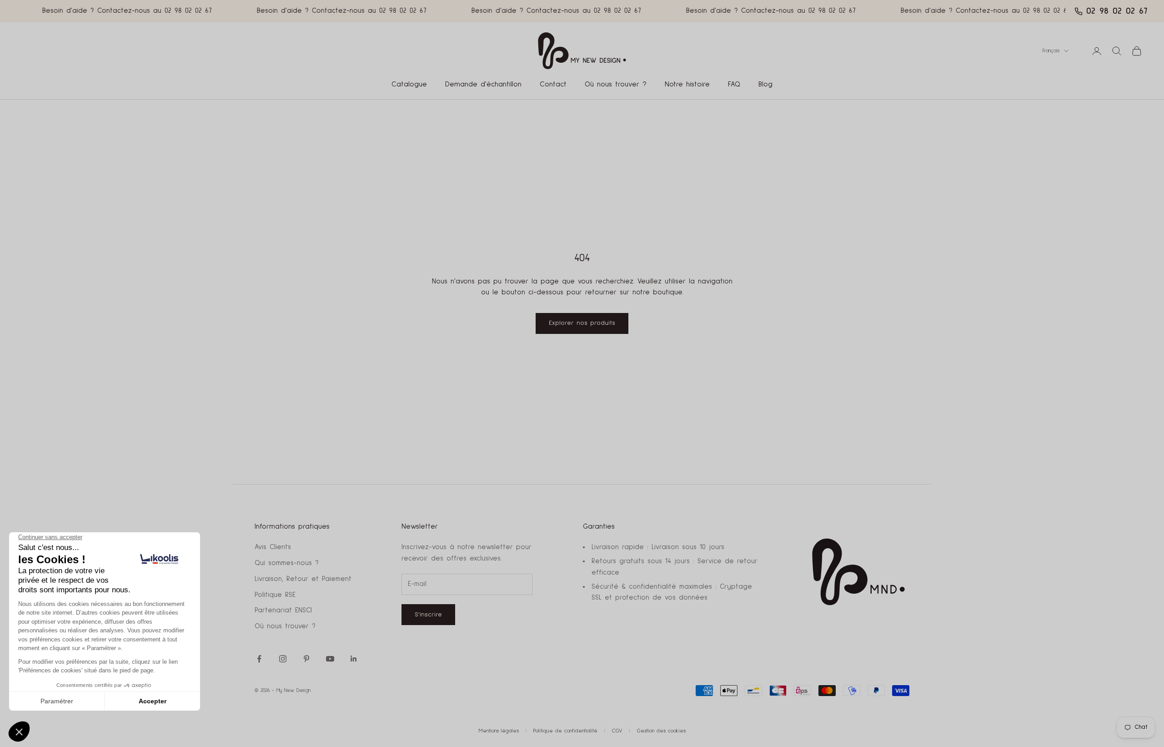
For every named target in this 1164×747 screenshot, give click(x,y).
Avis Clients (273, 547)
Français (1051, 50)
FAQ (734, 84)
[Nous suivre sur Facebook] (259, 658)
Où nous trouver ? (616, 84)
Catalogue (409, 84)
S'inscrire (428, 614)
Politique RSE (275, 594)
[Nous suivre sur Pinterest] (306, 658)
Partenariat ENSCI (283, 610)
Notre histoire (687, 84)
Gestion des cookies (661, 731)
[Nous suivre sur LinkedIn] (353, 658)
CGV (617, 731)
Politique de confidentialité (565, 731)
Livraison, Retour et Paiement (303, 578)
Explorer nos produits (582, 323)
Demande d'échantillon (483, 84)
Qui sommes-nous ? (287, 563)
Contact (553, 84)
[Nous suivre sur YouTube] (330, 658)
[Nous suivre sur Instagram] (282, 658)
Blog (765, 84)
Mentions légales (499, 731)
